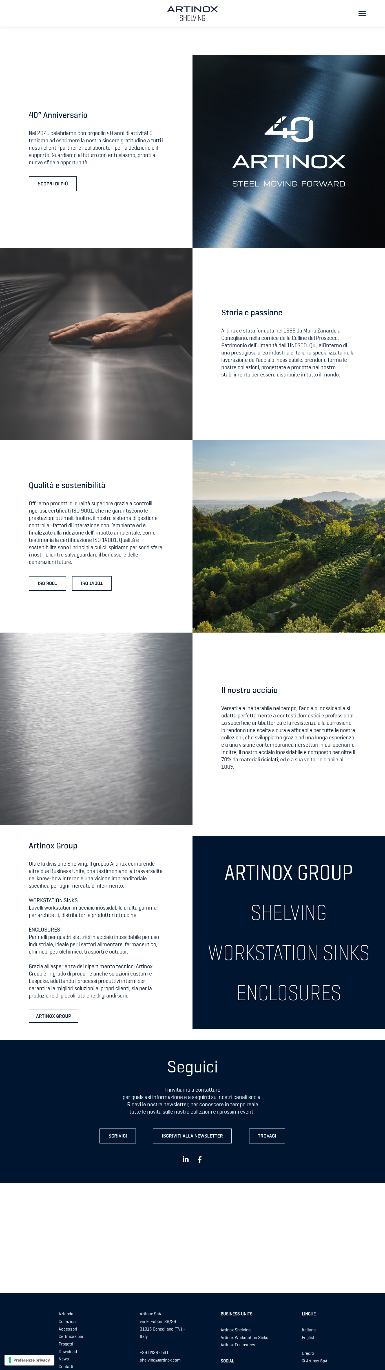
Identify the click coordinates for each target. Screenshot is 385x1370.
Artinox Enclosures (238, 1345)
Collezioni (68, 1322)
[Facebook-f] (199, 1159)
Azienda (66, 1314)
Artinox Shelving (236, 1330)
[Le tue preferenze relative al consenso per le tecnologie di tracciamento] (29, 1360)
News (64, 1359)
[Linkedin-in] (185, 1159)
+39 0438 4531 (154, 1353)
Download (68, 1351)
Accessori (68, 1329)
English (308, 1337)
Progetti (66, 1344)
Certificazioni (71, 1336)
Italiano (309, 1330)
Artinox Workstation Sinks (244, 1337)
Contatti (66, 1367)
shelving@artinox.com (160, 1360)
